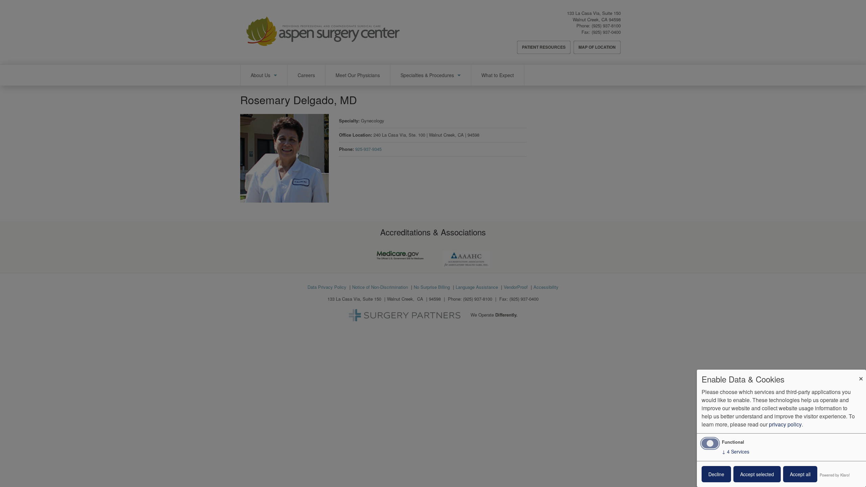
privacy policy (785, 424)
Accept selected (757, 474)
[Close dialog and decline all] (861, 374)
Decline (716, 474)
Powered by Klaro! (835, 475)
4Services (735, 451)
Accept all (800, 474)
